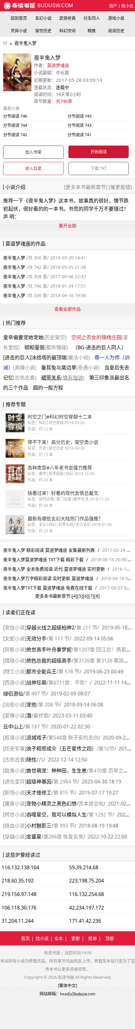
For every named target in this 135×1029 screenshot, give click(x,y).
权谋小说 (15, 737)
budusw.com (54, 5)
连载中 (62, 87)
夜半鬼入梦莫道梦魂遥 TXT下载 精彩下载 (43, 559)
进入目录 (33, 168)
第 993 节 (63, 825)
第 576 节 (68, 671)
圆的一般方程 (48, 387)
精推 (92, 30)
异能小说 (15, 649)
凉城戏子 (36, 737)
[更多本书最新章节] (86, 187)
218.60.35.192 (18, 880)
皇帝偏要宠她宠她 (35, 337)
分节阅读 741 (79, 134)
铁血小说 (15, 825)
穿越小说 (15, 836)
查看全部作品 (67, 309)
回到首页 (19, 18)
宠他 (31, 704)
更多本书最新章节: (53, 596)
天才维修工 (38, 792)
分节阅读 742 (15, 134)
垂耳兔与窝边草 (70, 367)
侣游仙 (13, 693)
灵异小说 (19, 30)
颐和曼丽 (46, 347)
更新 (75, 938)
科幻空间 (67, 30)
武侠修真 (67, 18)
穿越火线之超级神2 (50, 627)
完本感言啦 (91, 803)
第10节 (106, 748)
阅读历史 (116, 30)
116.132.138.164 (20, 867)
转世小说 (15, 814)
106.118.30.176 (19, 907)
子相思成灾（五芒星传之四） (61, 748)
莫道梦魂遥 (58, 65)
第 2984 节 (65, 781)
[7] (91, 596)
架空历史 (43, 30)
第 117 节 (58, 638)
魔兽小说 (15, 803)
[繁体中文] (67, 985)
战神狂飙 (36, 682)
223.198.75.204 (86, 880)
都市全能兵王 (41, 671)
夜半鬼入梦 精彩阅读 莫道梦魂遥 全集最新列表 (49, 550)
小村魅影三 (38, 825)
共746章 (64, 101)
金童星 (33, 836)
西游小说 (15, 682)
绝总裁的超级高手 (49, 660)
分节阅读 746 (15, 116)
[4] (74, 596)
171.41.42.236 (85, 920)
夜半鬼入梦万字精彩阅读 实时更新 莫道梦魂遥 (48, 578)
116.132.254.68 (86, 894)
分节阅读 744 (15, 125)
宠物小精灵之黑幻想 (51, 803)
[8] (97, 596)
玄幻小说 (43, 18)
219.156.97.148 (19, 894)
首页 (25, 938)
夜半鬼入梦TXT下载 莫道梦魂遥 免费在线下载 (47, 588)
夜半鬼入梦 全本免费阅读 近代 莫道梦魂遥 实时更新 (54, 569)
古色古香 (15, 759)
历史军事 (15, 748)
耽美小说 (15, 770)
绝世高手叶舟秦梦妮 (49, 649)
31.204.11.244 (18, 920)
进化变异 (15, 781)
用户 (113, 5)
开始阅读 (98, 151)
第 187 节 (35, 726)
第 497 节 (35, 693)
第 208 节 (48, 704)
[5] (80, 596)
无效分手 (36, 638)
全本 (58, 938)
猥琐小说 (15, 660)
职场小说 (15, 792)
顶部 (109, 938)
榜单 (92, 938)
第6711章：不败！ (69, 682)
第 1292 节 (100, 814)
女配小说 (15, 638)
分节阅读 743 (79, 125)
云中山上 (13, 726)
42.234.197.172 (86, 907)
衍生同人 (92, 18)
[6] (86, 596)
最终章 (40, 715)
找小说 (127, 5)
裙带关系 (62, 377)
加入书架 (33, 152)
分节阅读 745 (79, 116)
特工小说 (15, 671)
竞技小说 (15, 627)
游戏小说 (116, 18)
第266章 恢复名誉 (63, 836)
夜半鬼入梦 (25, 43)
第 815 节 (63, 792)
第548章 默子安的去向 (73, 737)
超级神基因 (38, 781)
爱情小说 (15, 715)
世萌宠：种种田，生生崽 (56, 770)
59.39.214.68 (83, 867)
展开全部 (67, 226)
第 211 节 (86, 627)
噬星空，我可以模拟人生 (56, 814)
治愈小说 (15, 704)
